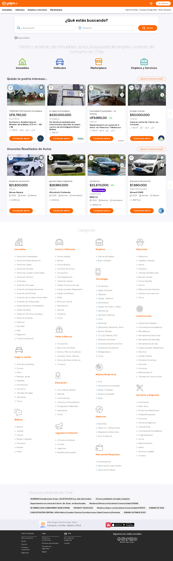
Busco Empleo (104, 260)
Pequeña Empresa (146, 414)
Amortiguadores (64, 277)
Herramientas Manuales (149, 339)
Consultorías (144, 426)
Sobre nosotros (27, 538)
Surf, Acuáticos (105, 436)
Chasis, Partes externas (68, 285)
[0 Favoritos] (10, 87)
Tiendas (67, 543)
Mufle (59, 297)
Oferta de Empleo (106, 256)
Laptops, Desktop (106, 315)
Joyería (20, 431)
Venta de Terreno (25, 277)
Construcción (143, 316)
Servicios (142, 364)
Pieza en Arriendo (25, 318)
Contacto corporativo (25, 548)
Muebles (20, 380)
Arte (100, 381)
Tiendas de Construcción (150, 376)
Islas (19, 330)
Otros (19, 401)
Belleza (19, 419)
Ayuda (23, 541)
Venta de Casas (24, 264)
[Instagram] (123, 539)
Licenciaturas (63, 398)
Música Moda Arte (106, 374)
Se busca (21, 389)
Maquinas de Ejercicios (108, 432)
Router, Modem (105, 331)
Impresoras (103, 310)
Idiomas (60, 394)
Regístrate (25, 553)
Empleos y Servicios (37, 10)
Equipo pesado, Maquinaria (69, 289)
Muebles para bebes (66, 452)
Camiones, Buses (65, 281)
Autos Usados (63, 256)
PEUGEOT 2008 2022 (83, 508)
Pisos (19, 372)
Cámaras (102, 294)
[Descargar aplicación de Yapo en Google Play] (128, 525)
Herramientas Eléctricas (149, 335)
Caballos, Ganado (146, 260)
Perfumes (21, 443)
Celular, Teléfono (105, 298)
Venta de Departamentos (29, 260)
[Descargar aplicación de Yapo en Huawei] (108, 525)
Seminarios (62, 410)
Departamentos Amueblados (30, 305)
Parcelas (21, 326)
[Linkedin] (131, 539)
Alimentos (143, 256)
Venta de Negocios (147, 422)
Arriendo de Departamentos (30, 289)
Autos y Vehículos (65, 249)
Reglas (44, 552)
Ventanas (21, 397)
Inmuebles (7, 10)
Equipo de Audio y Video (109, 306)
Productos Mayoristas (148, 410)
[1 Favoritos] (91, 87)
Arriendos (21, 281)
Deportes (101, 416)
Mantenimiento (145, 372)
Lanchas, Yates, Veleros (68, 356)
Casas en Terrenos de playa (30, 314)
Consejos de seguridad (148, 10)
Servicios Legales (146, 451)
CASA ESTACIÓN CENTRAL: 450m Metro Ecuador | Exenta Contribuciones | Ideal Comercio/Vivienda (75, 512)
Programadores (145, 435)
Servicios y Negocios (147, 395)
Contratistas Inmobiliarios (150, 327)
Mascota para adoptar (149, 289)
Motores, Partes (64, 301)
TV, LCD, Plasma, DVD (107, 335)
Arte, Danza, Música (66, 390)
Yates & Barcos (63, 336)
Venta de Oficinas (25, 268)
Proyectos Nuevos (25, 338)
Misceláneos (144, 331)
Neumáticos (62, 305)
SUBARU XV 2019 (156, 508)
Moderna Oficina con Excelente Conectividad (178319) (114, 503)
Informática (103, 302)
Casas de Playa (24, 310)
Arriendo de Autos (65, 268)
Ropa (19, 451)
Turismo (142, 455)
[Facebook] (119, 539)
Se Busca (61, 314)
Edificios (20, 322)
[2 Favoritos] (131, 158)
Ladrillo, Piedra (145, 356)
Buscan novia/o (145, 277)
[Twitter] (127, 539)
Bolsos (20, 426)
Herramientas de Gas (148, 343)
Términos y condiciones (46, 539)
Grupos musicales (106, 394)
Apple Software (105, 290)
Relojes (20, 447)
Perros (141, 285)
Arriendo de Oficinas (26, 293)
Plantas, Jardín (23, 376)
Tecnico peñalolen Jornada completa (112, 499)
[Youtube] (135, 539)
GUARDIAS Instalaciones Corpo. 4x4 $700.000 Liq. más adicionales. (61, 499)
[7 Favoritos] (131, 87)
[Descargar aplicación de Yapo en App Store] (117, 525)
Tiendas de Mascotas (148, 272)
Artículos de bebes (66, 440)
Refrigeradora (104, 351)
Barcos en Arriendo (66, 347)
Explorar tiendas (132, 10)
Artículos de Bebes (25, 364)
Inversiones (143, 402)
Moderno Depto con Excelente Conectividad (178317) (121, 508)
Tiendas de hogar (25, 393)
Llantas (60, 310)
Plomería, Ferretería (147, 360)
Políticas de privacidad (50, 543)
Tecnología (102, 279)
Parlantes (102, 323)
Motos (60, 260)
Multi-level (143, 406)
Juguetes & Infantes (66, 432)
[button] (41, 95)
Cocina (20, 368)
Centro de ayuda (164, 10)
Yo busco (61, 364)
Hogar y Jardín (23, 357)
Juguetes (61, 448)
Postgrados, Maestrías (67, 406)
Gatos (141, 264)
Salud (140, 447)
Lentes (20, 435)
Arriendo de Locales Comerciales (32, 297)
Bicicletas (102, 423)
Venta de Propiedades (27, 256)
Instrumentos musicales (109, 385)
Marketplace (56, 10)
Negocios (21, 334)
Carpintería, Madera (147, 323)
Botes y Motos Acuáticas (69, 351)
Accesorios (62, 272)
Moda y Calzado (24, 439)
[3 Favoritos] (91, 158)
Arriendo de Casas (25, 285)
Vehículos (20, 10)
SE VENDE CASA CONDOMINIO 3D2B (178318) (50, 508)
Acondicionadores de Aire (110, 343)
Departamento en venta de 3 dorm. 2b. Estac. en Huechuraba (57, 503)
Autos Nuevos (63, 264)
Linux (100, 319)
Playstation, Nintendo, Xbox (110, 327)
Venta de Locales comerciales (30, 272)
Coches (60, 444)
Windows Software (106, 339)
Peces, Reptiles (145, 281)
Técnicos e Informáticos (68, 402)
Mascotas (141, 249)
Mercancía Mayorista (108, 454)
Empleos (100, 249)
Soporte (24, 544)
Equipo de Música (65, 293)
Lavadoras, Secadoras (108, 347)
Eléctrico (142, 351)
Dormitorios (22, 384)
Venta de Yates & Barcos (68, 360)
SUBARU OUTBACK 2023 (135, 512)
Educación (61, 382)
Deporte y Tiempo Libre (109, 427)
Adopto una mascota (148, 293)
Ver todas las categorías (69, 539)
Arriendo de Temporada (28, 301)
